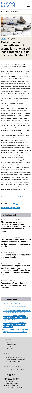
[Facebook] (14, 203)
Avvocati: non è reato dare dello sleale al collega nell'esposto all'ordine (14, 285)
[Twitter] (11, 203)
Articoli (7, 11)
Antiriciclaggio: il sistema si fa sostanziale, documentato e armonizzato (14, 325)
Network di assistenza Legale (16, 358)
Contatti (9, 342)
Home (2, 11)
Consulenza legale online (15, 360)
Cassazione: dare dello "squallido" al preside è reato (16, 256)
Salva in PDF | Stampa (10, 208)
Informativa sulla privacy (15, 369)
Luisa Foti (3, 39)
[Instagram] (7, 374)
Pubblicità (9, 356)
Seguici (9, 346)
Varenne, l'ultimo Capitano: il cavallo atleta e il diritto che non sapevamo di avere (15, 318)
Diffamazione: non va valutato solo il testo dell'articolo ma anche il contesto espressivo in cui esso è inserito (16, 242)
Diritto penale (14, 11)
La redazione (11, 344)
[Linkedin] (17, 203)
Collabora (9, 348)
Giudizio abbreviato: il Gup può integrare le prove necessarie (15, 330)
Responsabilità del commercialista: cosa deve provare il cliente (17, 312)
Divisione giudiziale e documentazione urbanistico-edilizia (15, 306)
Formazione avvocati (13, 362)
